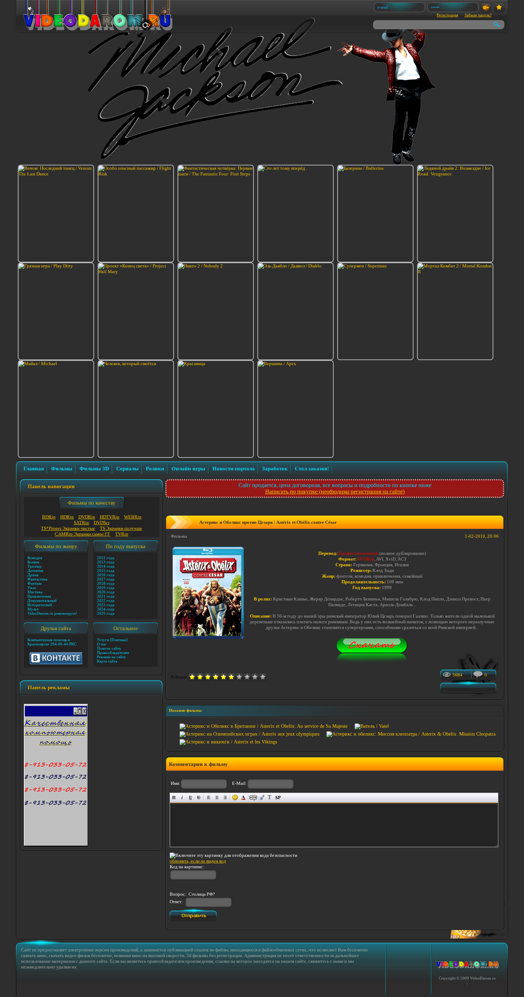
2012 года (105, 558)
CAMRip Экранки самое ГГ (83, 534)
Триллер (34, 566)
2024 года (105, 609)
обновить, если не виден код (198, 861)
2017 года (105, 579)
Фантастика (37, 579)
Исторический (39, 605)
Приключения (39, 596)
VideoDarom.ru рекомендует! (52, 613)
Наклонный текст (182, 797)
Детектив (35, 570)
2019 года (105, 588)
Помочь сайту (109, 648)
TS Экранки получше (121, 528)
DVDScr (101, 522)
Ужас (31, 588)
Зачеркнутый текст (199, 797)
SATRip (81, 522)
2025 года (105, 613)
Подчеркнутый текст (190, 797)
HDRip (67, 517)
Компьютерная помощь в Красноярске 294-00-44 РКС (51, 642)
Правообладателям (113, 652)
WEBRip (133, 517)
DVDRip (86, 517)
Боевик (33, 562)
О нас (102, 644)
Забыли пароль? (478, 15)
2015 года (105, 570)
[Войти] (486, 7)
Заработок (275, 468)
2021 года (105, 596)
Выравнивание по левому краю (209, 797)
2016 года (105, 575)
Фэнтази (34, 583)
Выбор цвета (243, 797)
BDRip (49, 517)
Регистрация (447, 15)
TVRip (121, 534)
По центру (217, 797)
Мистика (34, 592)
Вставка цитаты (261, 797)
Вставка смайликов (235, 797)
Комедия (34, 558)
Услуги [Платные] (112, 640)
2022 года (105, 600)
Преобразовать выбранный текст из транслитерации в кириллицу (270, 797)
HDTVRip (109, 517)
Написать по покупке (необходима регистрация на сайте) (335, 492)
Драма (32, 575)
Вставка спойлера (278, 797)
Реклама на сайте (111, 657)
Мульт (32, 609)
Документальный (42, 600)
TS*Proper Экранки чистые (68, 528)
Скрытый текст (253, 797)
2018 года (105, 583)
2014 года (105, 566)
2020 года (105, 592)
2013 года (105, 562)
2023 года (105, 605)
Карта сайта (107, 661)
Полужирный (174, 797)
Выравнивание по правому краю (225, 797)
